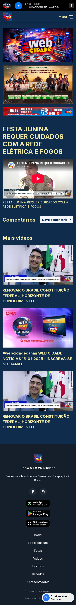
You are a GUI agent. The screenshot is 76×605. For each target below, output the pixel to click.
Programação (38, 543)
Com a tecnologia (33, 598)
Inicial (38, 535)
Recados (38, 574)
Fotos (38, 550)
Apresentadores (37, 582)
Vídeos (38, 558)
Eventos (38, 566)
